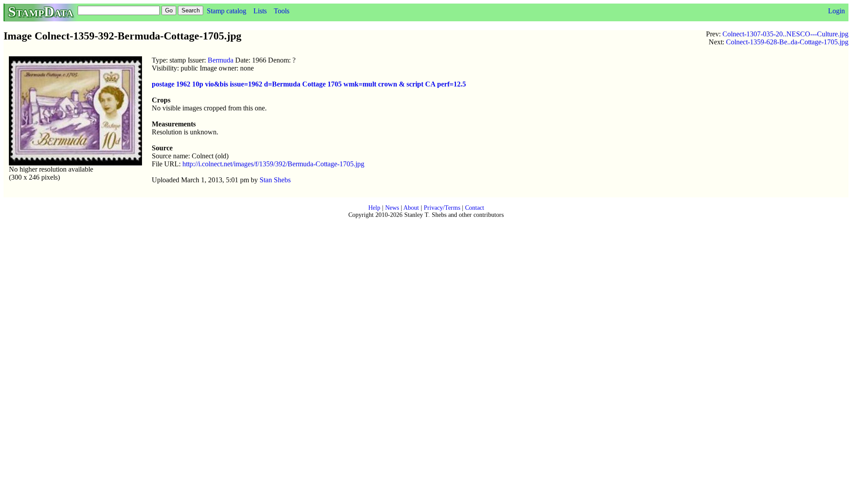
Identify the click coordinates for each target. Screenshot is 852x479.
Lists (260, 11)
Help (374, 207)
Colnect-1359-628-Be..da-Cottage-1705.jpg (787, 42)
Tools (281, 11)
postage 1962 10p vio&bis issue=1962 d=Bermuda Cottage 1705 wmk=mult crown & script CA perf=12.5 (309, 84)
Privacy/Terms (442, 207)
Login (836, 11)
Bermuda (220, 60)
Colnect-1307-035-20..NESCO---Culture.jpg (785, 34)
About (411, 207)
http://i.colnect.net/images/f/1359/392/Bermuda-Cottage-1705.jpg (273, 164)
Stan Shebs (275, 180)
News (392, 207)
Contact (474, 207)
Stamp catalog (226, 11)
